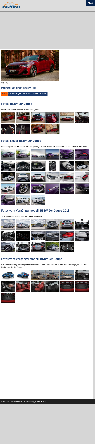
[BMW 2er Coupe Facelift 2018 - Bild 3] (38, 229)
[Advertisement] (47, 30)
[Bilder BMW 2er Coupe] (30, 80)
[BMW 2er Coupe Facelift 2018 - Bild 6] (82, 229)
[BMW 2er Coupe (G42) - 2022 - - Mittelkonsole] (38, 170)
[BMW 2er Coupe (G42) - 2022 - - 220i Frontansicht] (82, 170)
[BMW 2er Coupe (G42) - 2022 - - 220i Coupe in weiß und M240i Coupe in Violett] (38, 159)
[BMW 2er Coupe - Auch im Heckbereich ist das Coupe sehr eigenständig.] (52, 280)
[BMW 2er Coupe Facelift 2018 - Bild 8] (23, 240)
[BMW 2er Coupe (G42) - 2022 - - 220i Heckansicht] (8, 182)
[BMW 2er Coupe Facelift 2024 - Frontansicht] (8, 122)
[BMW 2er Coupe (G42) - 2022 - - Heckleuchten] (67, 182)
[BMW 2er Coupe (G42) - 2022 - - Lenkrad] (23, 170)
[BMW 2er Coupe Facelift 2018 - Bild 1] (8, 229)
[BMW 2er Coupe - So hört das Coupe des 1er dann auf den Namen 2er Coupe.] (23, 280)
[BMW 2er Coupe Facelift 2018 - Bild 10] (52, 240)
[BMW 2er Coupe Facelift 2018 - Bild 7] (8, 240)
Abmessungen (15, 94)
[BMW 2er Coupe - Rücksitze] (52, 291)
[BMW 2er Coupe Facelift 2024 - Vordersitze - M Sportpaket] (8, 134)
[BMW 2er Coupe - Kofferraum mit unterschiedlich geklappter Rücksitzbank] (67, 291)
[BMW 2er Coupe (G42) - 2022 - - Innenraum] (8, 170)
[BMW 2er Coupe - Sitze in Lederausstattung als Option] (38, 291)
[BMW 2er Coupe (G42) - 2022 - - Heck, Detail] (82, 159)
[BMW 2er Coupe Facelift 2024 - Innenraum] (82, 122)
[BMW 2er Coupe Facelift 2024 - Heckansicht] (23, 122)
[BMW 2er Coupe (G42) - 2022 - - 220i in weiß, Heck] (38, 182)
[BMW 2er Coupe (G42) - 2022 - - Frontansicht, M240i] (8, 159)
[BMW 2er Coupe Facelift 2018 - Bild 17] (67, 252)
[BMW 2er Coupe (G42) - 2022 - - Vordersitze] (52, 170)
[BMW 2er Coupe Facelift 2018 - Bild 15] (38, 252)
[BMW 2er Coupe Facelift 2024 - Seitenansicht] (67, 122)
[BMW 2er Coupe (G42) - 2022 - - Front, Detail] (67, 159)
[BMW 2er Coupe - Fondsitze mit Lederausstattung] (23, 291)
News (35, 94)
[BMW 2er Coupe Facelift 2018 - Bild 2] (23, 229)
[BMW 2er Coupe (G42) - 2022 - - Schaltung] (67, 170)
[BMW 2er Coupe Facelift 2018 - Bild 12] (82, 240)
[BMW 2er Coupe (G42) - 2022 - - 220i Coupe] (23, 205)
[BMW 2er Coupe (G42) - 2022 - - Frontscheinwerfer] (52, 182)
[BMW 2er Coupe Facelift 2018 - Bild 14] (23, 252)
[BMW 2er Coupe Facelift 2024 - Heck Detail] (52, 122)
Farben (43, 94)
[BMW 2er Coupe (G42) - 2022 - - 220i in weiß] (23, 182)
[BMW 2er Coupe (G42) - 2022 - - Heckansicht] (8, 193)
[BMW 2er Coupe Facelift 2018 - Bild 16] (52, 252)
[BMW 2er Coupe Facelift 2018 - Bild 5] (67, 229)
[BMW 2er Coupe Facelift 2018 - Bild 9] (38, 240)
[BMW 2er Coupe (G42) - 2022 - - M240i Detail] (23, 193)
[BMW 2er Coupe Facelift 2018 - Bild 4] (52, 229)
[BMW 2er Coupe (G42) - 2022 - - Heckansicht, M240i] (23, 159)
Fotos (4, 94)
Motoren (27, 94)
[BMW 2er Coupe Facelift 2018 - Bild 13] (8, 252)
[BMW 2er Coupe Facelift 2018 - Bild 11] (67, 240)
